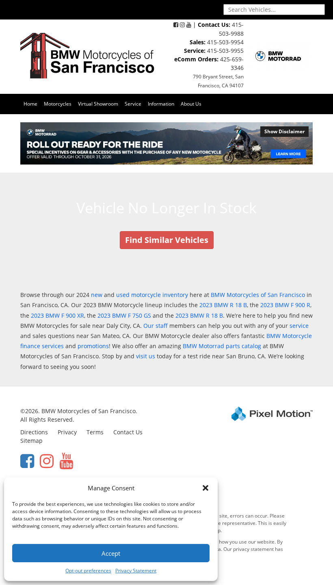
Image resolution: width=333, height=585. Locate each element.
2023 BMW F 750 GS (124, 315)
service (299, 325)
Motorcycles (57, 103)
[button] (205, 488)
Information (161, 103)
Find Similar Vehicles (166, 239)
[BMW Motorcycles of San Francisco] (87, 55)
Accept (111, 553)
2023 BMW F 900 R (285, 305)
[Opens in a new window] (175, 24)
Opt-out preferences (88, 570)
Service (133, 103)
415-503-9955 (225, 50)
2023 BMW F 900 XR (57, 315)
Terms (95, 432)
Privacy (67, 432)
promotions (93, 346)
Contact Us (128, 432)
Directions (34, 432)
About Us (191, 103)
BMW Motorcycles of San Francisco (258, 295)
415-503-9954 (225, 42)
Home (30, 103)
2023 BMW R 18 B (223, 305)
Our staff (155, 325)
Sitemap (31, 440)
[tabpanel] (166, 143)
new (96, 295)
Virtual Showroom (98, 103)
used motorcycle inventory (152, 295)
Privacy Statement (135, 570)
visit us (145, 356)
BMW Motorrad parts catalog (222, 346)
